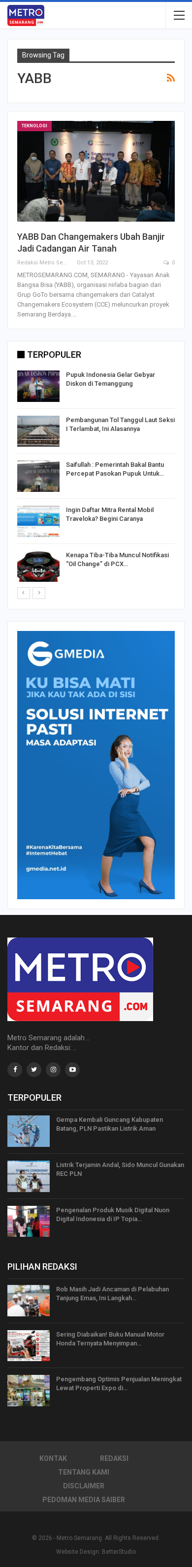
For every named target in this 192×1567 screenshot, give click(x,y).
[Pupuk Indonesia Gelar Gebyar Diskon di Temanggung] (38, 386)
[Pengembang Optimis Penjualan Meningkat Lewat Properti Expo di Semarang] (28, 1390)
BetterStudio (119, 1551)
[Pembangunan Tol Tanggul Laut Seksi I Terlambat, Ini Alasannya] (38, 431)
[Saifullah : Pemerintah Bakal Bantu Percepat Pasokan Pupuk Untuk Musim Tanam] (38, 476)
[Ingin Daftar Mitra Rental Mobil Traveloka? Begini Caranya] (38, 521)
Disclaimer (83, 1486)
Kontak (53, 1458)
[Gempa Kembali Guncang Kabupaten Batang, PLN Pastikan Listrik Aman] (28, 1131)
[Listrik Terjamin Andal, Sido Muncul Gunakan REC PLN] (28, 1176)
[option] (96, 477)
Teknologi (34, 125)
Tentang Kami (83, 1472)
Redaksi (114, 1458)
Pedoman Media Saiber (83, 1500)
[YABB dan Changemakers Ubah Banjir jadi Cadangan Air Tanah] (96, 171)
